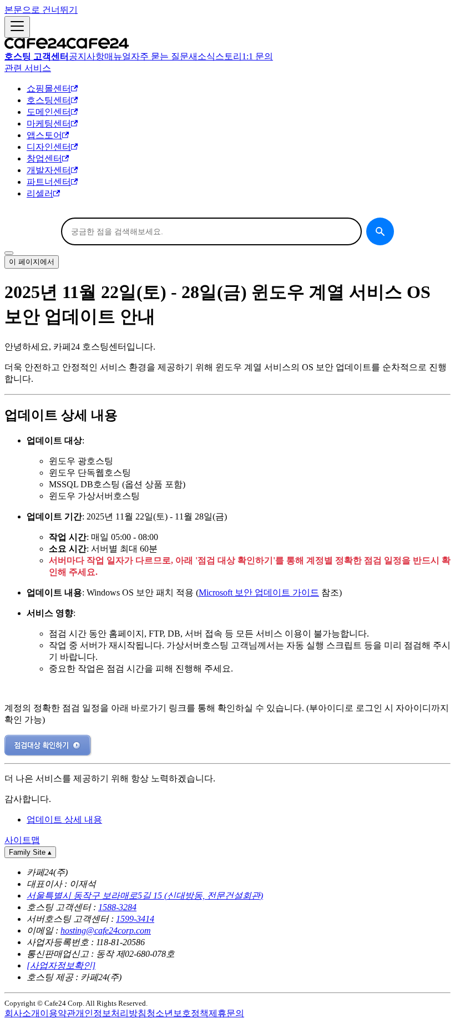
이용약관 (57, 1013)
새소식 (202, 56)
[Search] (380, 231)
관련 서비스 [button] (27, 68)
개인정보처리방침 (110, 1013)
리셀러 (40, 193)
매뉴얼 (117, 56)
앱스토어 (44, 135)
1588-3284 (117, 907)
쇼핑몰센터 (49, 88)
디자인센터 (49, 147)
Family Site (30, 852)
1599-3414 (135, 919)
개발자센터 (49, 170)
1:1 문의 (257, 56)
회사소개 (22, 1013)
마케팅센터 (49, 123)
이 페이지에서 (31, 262)
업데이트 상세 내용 (64, 819)
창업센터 (44, 158)
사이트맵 (22, 840)
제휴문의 (226, 1013)
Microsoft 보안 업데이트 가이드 (259, 592)
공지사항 (86, 56)
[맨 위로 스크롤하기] (8, 253)
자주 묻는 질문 (160, 56)
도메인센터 (49, 112)
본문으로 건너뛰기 (41, 9)
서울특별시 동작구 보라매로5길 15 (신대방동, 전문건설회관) (145, 895)
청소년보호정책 (177, 1013)
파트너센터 (49, 181)
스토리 (228, 56)
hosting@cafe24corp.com (105, 930)
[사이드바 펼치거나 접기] (17, 27)
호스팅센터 (49, 100)
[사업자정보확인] (61, 965)
